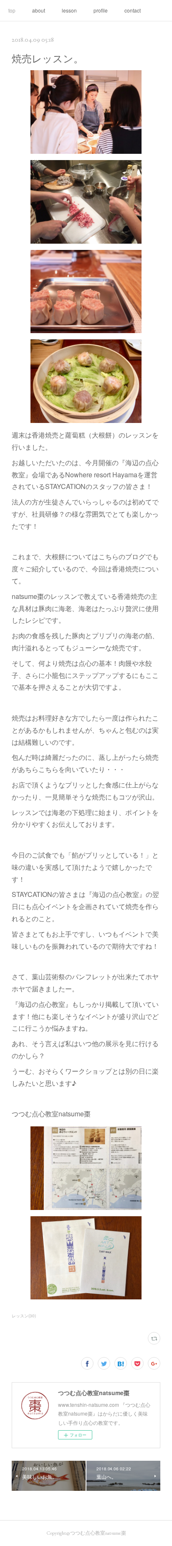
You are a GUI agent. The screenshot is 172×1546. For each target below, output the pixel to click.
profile (101, 10)
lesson (69, 10)
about (38, 10)
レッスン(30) (24, 1316)
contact (132, 10)
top (11, 10)
